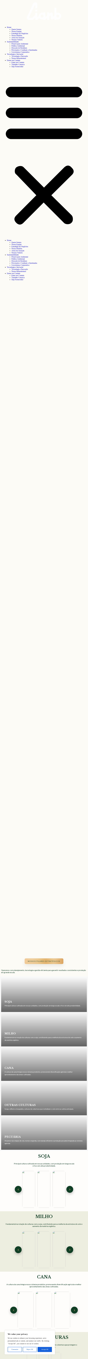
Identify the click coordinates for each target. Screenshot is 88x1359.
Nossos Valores (17, 40)
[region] (30, 1342)
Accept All (44, 1349)
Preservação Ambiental (19, 44)
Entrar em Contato (13, 60)
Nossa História (16, 36)
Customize (14, 1349)
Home (9, 27)
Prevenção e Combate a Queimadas (24, 50)
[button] (44, 153)
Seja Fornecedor (17, 66)
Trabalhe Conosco (18, 64)
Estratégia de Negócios (19, 33)
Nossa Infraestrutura (18, 58)
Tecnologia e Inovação (15, 54)
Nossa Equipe (16, 31)
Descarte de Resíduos (19, 48)
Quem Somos (16, 29)
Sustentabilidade (13, 42)
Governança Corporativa (20, 52)
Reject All (30, 1349)
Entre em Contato (17, 62)
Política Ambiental (18, 46)
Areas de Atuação (17, 38)
